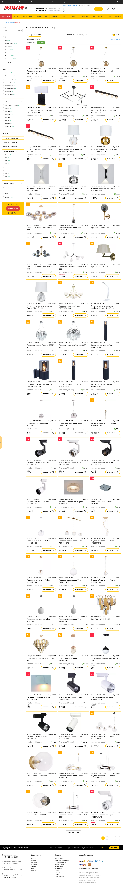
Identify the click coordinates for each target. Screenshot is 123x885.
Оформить (114, 847)
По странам (34, 862)
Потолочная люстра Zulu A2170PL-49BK (72, 111)
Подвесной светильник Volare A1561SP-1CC (38, 620)
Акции (32, 868)
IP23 (7, 161)
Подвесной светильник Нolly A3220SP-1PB (102, 72)
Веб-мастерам (59, 866)
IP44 (7, 170)
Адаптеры (8, 73)
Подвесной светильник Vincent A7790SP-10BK (103, 777)
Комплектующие (11, 43)
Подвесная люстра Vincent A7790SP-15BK (73, 816)
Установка (55, 2)
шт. (101, 848)
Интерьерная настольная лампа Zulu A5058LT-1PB (39, 111)
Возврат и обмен (59, 864)
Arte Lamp (40, 42)
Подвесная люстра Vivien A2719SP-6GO (40, 659)
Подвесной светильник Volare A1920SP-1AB (38, 581)
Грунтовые (9, 91)
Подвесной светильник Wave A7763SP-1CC (70, 424)
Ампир (8, 108)
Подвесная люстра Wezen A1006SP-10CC (73, 346)
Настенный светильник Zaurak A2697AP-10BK (103, 189)
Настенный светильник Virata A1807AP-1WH (38, 698)
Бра (7, 40)
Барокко (8, 117)
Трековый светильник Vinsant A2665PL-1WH (70, 737)
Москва (44, 6)
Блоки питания (10, 76)
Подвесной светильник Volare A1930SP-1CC (38, 542)
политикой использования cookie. (89, 877)
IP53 (7, 173)
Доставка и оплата (8, 2)
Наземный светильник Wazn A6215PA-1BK (70, 385)
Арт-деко (9, 114)
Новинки (33, 866)
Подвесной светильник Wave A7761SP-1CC (38, 424)
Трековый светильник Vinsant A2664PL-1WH (103, 698)
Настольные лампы (12, 53)
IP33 (7, 164)
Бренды (80, 2)
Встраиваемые (10, 85)
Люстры (9, 49)
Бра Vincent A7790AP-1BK (36, 815)
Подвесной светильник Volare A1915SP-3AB (70, 542)
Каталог (7, 16)
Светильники (10, 59)
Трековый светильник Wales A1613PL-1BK (38, 463)
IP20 (8, 155)
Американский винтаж (12, 105)
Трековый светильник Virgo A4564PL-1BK (105, 659)
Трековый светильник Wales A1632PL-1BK (102, 463)
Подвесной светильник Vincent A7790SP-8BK (103, 737)
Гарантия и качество (60, 862)
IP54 (7, 176)
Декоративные (10, 94)
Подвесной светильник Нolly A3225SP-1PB (38, 72)
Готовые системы (10, 88)
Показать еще (73, 832)
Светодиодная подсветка (13, 62)
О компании (36, 855)
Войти (119, 2)
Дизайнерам (68, 2)
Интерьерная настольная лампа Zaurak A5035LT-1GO (104, 150)
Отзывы (44, 2)
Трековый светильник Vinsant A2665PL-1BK (70, 698)
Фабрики (33, 860)
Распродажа (34, 864)
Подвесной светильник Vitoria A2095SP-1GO (70, 659)
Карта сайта (34, 870)
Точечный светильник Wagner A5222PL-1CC (71, 503)
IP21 (7, 158)
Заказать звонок (23, 848)
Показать (11, 209)
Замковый (9, 126)
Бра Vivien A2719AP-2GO (100, 619)
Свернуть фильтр (35, 35)
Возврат (33, 2)
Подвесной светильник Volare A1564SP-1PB (70, 581)
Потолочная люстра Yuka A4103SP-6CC (72, 268)
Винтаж (8, 120)
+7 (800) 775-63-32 (47, 8)
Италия (9, 197)
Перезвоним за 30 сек (70, 5)
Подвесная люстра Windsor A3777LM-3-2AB (69, 307)
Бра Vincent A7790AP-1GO (37, 776)
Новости (57, 872)
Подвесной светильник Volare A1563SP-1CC (70, 620)
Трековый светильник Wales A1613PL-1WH (70, 463)
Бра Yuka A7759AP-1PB (100, 228)
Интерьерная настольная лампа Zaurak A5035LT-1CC (71, 189)
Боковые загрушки (11, 79)
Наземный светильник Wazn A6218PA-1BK (102, 346)
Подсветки (9, 56)
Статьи (57, 874)
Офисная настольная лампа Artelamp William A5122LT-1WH (103, 307)
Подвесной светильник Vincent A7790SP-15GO (71, 777)
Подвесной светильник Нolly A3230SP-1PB (70, 72)
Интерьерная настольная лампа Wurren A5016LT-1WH (39, 307)
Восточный (9, 123)
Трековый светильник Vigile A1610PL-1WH (102, 816)
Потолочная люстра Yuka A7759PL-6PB (40, 268)
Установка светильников (62, 860)
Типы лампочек (59, 876)
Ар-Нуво (9, 111)
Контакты (92, 2)
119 (115, 838)
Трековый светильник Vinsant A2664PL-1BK (38, 737)
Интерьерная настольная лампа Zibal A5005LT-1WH (71, 150)
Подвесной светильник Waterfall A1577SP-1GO (104, 424)
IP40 (7, 167)
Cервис (58, 855)
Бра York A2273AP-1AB (99, 267)
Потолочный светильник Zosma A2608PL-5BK (103, 111)
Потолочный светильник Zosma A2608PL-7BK (39, 150)
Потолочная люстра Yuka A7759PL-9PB (40, 229)
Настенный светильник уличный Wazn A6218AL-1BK (39, 385)
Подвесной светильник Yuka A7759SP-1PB (70, 229)
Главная (4, 22)
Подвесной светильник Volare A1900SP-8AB (103, 542)
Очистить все (115, 39)
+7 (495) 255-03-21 (47, 10)
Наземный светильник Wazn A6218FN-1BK (102, 385)
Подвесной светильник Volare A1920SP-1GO (103, 581)
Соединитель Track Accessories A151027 (103, 503)
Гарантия (22, 2)
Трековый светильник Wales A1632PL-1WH (38, 503)
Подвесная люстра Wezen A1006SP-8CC (40, 346)
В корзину (47, 80)
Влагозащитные (10, 82)
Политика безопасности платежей (88, 868)
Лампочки (8, 46)
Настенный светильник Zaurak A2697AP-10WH (39, 189)
